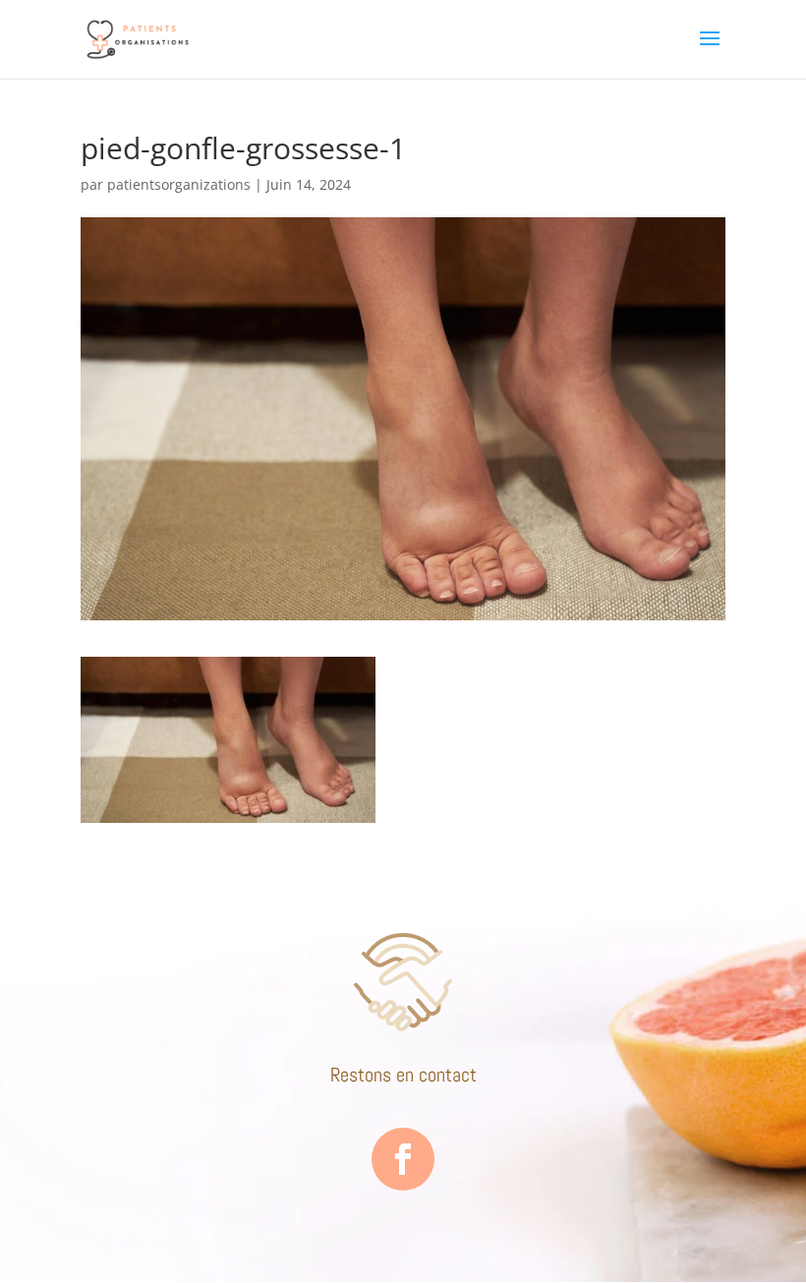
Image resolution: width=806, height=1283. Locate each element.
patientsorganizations (179, 184)
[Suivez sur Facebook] (403, 1159)
